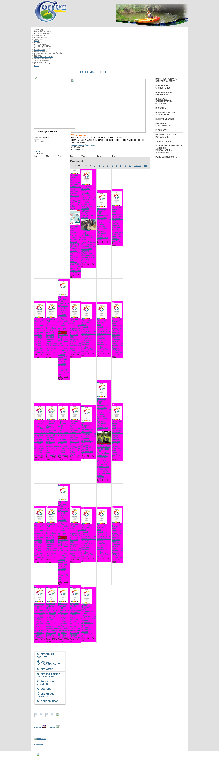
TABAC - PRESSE (163, 141)
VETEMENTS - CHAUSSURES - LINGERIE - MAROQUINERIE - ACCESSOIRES (169, 149)
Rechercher (44, 138)
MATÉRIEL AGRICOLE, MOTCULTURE (166, 136)
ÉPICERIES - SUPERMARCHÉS (163, 124)
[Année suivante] (38, 151)
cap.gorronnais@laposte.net (83, 145)
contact (126, 756)
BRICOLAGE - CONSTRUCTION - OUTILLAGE (163, 101)
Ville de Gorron (48, 756)
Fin (145, 165)
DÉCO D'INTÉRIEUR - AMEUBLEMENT (165, 113)
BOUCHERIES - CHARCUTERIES (163, 87)
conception (135, 756)
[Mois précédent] (36, 151)
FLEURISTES (161, 130)
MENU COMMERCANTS (166, 157)
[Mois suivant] (39, 151)
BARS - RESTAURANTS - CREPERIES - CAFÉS (166, 80)
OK (36, 138)
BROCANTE (160, 108)
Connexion (38, 744)
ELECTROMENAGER (164, 119)
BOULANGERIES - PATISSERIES (163, 93)
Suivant (137, 165)
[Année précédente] (35, 151)
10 (130, 165)
